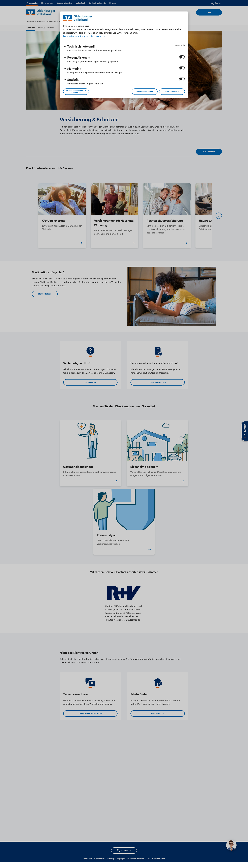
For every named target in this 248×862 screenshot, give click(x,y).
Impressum (97, 36)
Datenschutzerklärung (74, 36)
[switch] (182, 57)
